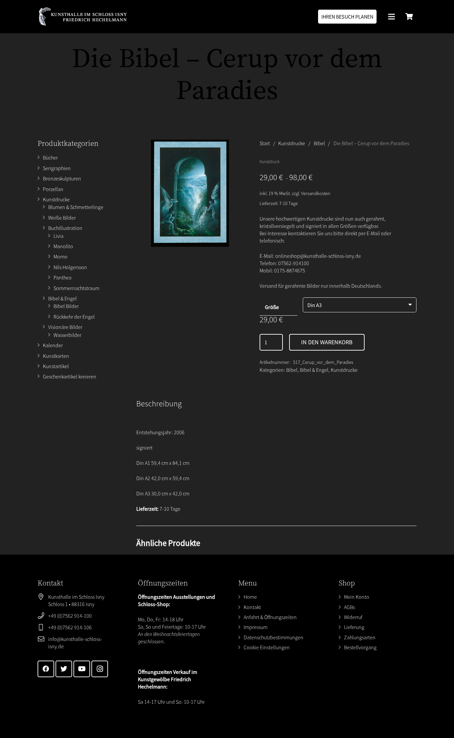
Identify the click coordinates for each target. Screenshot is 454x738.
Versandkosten (315, 193)
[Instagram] (99, 669)
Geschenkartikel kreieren (69, 376)
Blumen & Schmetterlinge (75, 207)
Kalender (53, 345)
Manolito (63, 246)
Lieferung (354, 627)
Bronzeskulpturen (62, 178)
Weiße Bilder (62, 217)
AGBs (349, 607)
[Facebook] (46, 669)
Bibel (319, 143)
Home (250, 596)
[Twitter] (64, 669)
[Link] (83, 17)
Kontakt (252, 607)
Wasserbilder (67, 335)
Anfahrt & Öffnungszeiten (270, 617)
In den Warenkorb (327, 342)
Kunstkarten (56, 356)
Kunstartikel (56, 366)
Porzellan (53, 189)
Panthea (62, 277)
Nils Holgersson (70, 267)
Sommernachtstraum (76, 288)
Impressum (256, 627)
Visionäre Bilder (65, 327)
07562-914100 (293, 263)
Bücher (50, 157)
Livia (58, 236)
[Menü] (391, 16)
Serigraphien (57, 168)
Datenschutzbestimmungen (273, 637)
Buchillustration (65, 228)
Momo (60, 256)
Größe (272, 307)
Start (265, 143)
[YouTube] (81, 669)
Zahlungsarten (360, 637)
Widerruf (353, 617)
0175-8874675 (289, 270)
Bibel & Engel (62, 298)
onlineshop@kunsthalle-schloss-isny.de (318, 256)
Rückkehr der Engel (74, 316)
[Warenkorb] (409, 16)
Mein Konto (356, 596)
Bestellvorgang (360, 647)
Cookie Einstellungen (267, 647)
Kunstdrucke (56, 199)
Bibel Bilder (66, 306)
